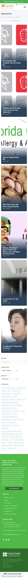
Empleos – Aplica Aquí (10, 514)
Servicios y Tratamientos (11, 505)
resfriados (4, 442)
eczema (14, 413)
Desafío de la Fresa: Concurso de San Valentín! (11, 110)
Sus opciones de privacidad (13, 573)
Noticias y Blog (8, 511)
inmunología (4, 436)
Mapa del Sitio (6, 563)
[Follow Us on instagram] (9, 540)
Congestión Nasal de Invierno (12, 347)
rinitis (9, 442)
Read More (8, 66)
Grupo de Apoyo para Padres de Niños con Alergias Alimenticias (11, 251)
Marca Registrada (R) (11, 158)
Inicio (10, 20)
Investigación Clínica (10, 508)
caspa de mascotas (6, 405)
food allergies (5, 428)
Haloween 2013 (19, 434)
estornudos (4, 422)
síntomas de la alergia (7, 445)
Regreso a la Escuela (19, 439)
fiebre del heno (12, 422)
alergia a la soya (10, 388)
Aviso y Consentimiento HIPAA (10, 561)
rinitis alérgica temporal (18, 442)
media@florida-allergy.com (12, 534)
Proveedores (7, 503)
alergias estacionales (6, 393)
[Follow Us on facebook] (3, 540)
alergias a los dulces (6, 390)
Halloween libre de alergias (7, 434)
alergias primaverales (6, 396)
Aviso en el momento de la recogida (12, 576)
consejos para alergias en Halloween (9, 408)
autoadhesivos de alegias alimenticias (10, 402)
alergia (3, 388)
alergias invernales (16, 393)
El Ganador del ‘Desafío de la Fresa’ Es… (12, 63)
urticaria (4, 448)
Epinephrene (21, 419)
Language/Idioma (21, 4)
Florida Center (17, 425)
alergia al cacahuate (21, 388)
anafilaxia (19, 399)
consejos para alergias (16, 405)
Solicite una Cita (8, 497)
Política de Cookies (7, 567)
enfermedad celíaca (6, 419)
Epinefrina (14, 419)
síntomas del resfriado (18, 445)
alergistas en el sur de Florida (8, 399)
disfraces (23, 411)
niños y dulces (5, 439)
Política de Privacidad (8, 565)
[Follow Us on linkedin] (6, 540)
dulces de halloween (6, 413)
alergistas (15, 396)
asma (24, 399)
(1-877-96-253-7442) (15, 1)
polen (11, 439)
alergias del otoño (17, 390)
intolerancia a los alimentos (15, 436)
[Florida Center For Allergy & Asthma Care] (12, 554)
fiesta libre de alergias (6, 425)
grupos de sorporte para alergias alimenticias (11, 431)
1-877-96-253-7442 (20, 530)
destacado (16, 411)
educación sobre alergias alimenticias (10, 416)
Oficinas (6, 500)
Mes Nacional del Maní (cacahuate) (11, 205)
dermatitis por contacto (7, 411)
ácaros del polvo (11, 448)
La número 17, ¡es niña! (10, 300)
